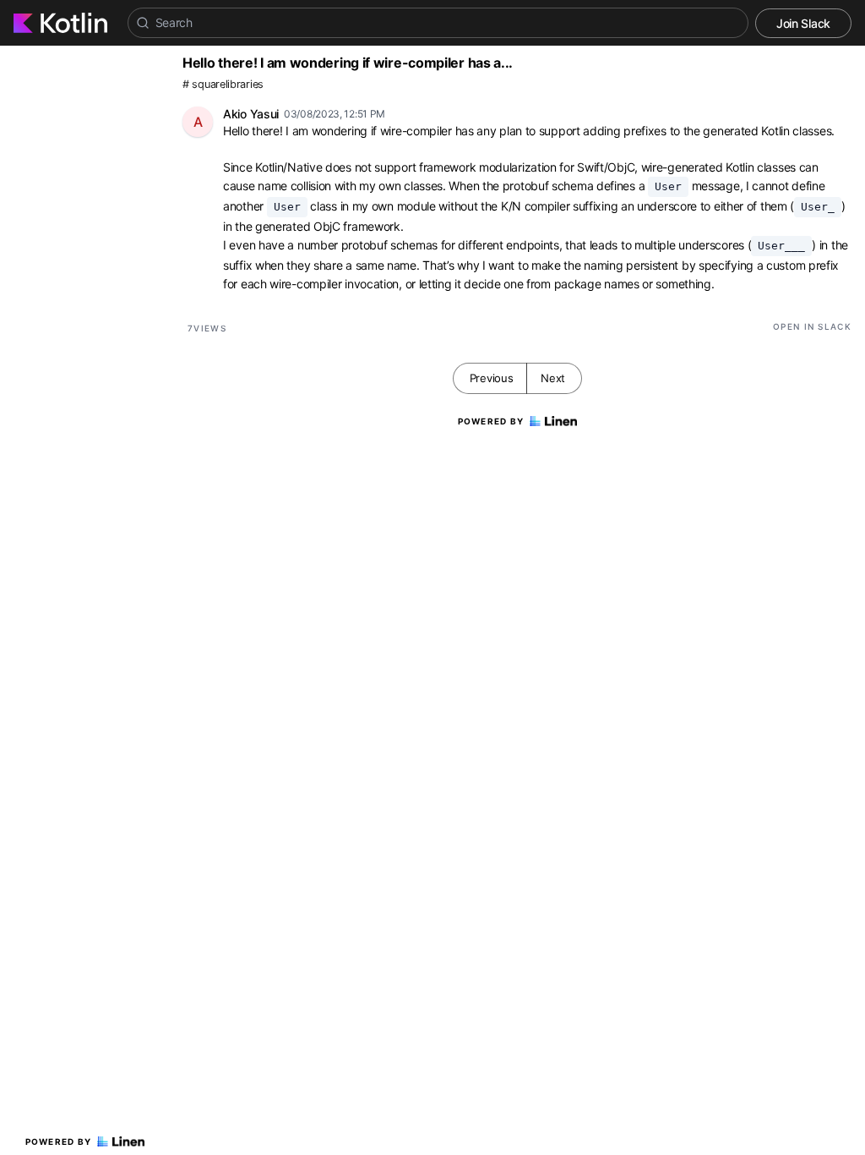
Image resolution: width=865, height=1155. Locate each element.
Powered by (58, 1141)
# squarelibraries (223, 84)
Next (553, 378)
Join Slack (803, 23)
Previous (492, 378)
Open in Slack (812, 326)
